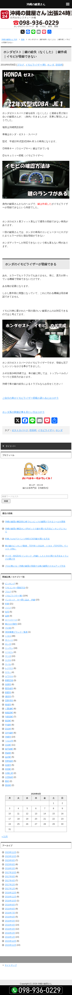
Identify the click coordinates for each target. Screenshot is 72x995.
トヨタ (8, 636)
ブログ (20, 64)
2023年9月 (10, 860)
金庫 (7, 616)
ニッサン (9, 648)
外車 (7, 604)
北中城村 (9, 733)
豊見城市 (9, 688)
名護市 (8, 765)
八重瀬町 (9, 708)
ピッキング (10, 583)
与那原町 (9, 717)
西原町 (8, 721)
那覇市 (8, 692)
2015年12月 (10, 941)
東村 (7, 781)
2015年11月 (10, 945)
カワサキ (9, 676)
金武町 (8, 757)
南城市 (8, 704)
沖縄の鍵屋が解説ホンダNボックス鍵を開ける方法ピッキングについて (36, 530)
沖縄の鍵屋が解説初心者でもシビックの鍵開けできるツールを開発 (35, 521)
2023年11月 (10, 852)
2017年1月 (10, 888)
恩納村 (8, 753)
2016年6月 (10, 917)
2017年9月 (10, 876)
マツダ (8, 656)
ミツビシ (9, 652)
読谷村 (59, 64)
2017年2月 (10, 884)
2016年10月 (10, 901)
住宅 (7, 612)
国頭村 (8, 785)
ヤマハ (8, 672)
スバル (8, 664)
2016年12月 (10, 892)
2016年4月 (10, 925)
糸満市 (8, 684)
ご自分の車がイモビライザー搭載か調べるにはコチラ (30, 398)
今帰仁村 (9, 773)
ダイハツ (9, 640)
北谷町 (8, 745)
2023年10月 (10, 856)
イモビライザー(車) (35, 64)
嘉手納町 (9, 749)
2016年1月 (10, 937)
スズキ (8, 660)
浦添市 (8, 696)
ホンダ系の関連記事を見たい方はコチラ (23, 412)
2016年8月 (10, 909)
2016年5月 (10, 921)
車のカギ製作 (11, 624)
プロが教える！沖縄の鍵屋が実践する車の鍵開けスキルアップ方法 (35, 566)
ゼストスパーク (20, 430)
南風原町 (9, 713)
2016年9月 (10, 905)
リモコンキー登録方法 (15, 587)
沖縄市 (8, 737)
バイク (8, 608)
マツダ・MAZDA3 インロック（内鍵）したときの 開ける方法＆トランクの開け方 (36, 557)
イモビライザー (46, 430)
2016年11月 (10, 897)
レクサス (9, 668)
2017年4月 (10, 880)
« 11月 (5, 836)
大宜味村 (9, 777)
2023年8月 (10, 864)
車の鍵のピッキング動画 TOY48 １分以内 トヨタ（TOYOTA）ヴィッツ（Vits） (36, 547)
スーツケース (11, 620)
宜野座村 (9, 761)
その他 (8, 628)
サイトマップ (11, 965)
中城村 (8, 725)
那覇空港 (9, 680)
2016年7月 (10, 913)
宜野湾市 (9, 700)
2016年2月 (10, 933)
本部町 (8, 769)
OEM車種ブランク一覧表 (16, 632)
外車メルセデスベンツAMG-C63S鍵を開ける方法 (27, 539)
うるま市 (9, 741)
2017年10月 (10, 872)
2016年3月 (10, 929)
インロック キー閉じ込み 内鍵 (20, 600)
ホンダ (50, 64)
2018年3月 (10, 868)
